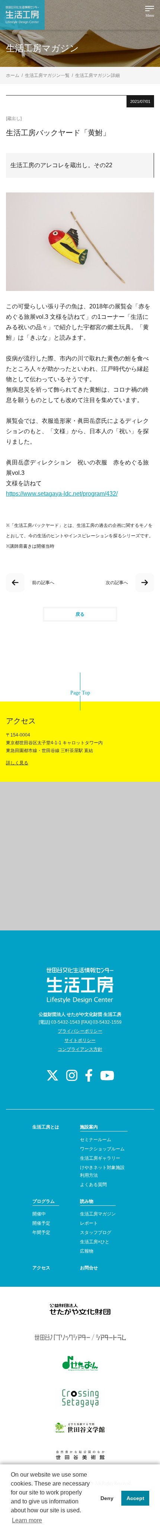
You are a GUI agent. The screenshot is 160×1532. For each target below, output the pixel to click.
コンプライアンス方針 (80, 1049)
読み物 (86, 1201)
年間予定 (41, 1232)
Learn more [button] (27, 1520)
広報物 (86, 1251)
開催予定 (41, 1223)
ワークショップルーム (102, 1149)
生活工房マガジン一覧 (47, 75)
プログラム (43, 1201)
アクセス (41, 1267)
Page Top (80, 693)
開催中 (39, 1214)
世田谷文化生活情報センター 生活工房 (22, 15)
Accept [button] (135, 1498)
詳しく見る (17, 762)
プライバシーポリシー (80, 1031)
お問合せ (89, 1267)
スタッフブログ (95, 1232)
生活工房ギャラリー (100, 1158)
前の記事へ (43, 582)
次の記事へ (117, 582)
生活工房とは (45, 1127)
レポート (89, 1223)
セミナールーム (95, 1139)
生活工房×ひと (94, 1241)
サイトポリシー (80, 1040)
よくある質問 (93, 1184)
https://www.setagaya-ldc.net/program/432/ (62, 493)
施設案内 (89, 1127)
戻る (80, 614)
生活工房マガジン (98, 1214)
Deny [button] (106, 1498)
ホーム (12, 75)
